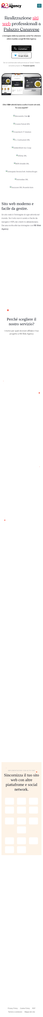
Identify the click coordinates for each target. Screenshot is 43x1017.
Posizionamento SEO (9, 930)
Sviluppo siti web (8, 918)
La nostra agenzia (8, 952)
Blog (3, 964)
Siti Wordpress (7, 926)
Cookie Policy (25, 1008)
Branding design (7, 942)
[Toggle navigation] (39, 6)
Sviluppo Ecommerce (9, 922)
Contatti (4, 972)
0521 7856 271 (7, 992)
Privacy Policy (13, 1008)
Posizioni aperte (29, 66)
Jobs (3, 968)
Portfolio (5, 956)
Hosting (17, 574)
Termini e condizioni (15, 1012)
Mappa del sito (29, 1012)
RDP (33, 1008)
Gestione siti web (8, 938)
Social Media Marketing (10, 934)
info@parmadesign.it (10, 988)
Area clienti (5, 960)
